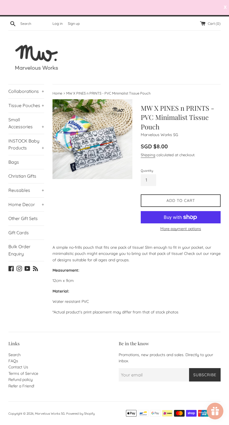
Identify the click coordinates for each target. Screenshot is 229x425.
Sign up (74, 23)
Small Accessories (26, 123)
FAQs (13, 360)
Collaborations (26, 91)
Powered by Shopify (80, 414)
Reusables (26, 190)
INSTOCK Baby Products (26, 144)
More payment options (180, 228)
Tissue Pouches (26, 105)
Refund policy (20, 379)
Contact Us (18, 367)
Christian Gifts (22, 176)
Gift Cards (18, 232)
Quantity (147, 171)
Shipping (148, 155)
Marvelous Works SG (50, 414)
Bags (13, 162)
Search (14, 354)
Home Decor (26, 204)
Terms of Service (23, 373)
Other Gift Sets (23, 218)
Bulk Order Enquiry (19, 250)
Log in (58, 23)
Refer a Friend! (21, 385)
